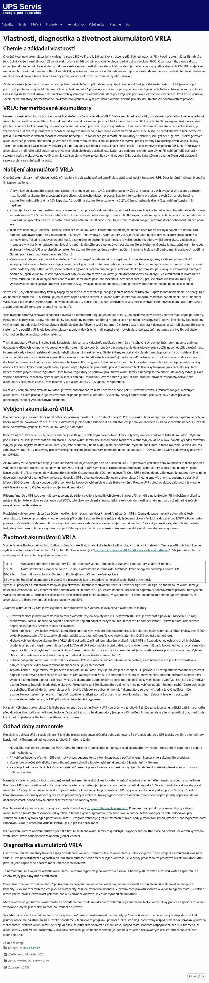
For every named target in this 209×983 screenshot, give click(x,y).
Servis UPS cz (31, 948)
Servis (22, 24)
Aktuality (7, 24)
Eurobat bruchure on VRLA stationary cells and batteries (131, 550)
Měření (36, 24)
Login (129, 24)
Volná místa (96, 24)
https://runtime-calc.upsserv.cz (107, 808)
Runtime (115, 24)
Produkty (52, 24)
